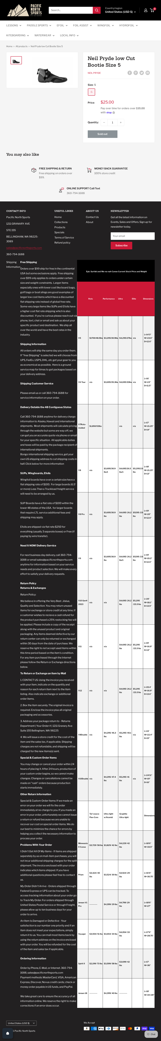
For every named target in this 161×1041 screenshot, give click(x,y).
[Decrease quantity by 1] (104, 122)
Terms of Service (64, 237)
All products (22, 46)
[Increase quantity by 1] (120, 122)
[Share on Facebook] (130, 72)
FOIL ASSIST (80, 25)
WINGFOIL (103, 25)
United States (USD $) (19, 1023)
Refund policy (62, 242)
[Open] (7, 1033)
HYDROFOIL (126, 25)
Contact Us (92, 217)
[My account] (145, 10)
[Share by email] (147, 72)
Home (9, 46)
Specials (59, 232)
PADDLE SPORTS (37, 25)
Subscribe (121, 245)
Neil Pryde (94, 73)
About (89, 222)
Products (59, 227)
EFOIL (60, 25)
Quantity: (93, 122)
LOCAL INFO (67, 35)
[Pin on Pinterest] (135, 72)
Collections (61, 222)
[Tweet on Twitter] (141, 72)
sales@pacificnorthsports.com (24, 247)
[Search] (97, 10)
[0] (152, 10)
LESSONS (12, 25)
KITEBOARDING (15, 35)
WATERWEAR (42, 35)
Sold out (102, 134)
